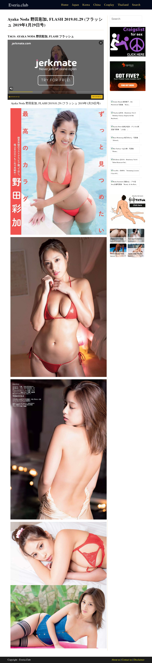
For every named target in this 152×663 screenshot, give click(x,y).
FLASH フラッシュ (61, 36)
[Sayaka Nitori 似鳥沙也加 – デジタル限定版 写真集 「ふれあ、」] (125, 128)
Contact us (127, 659)
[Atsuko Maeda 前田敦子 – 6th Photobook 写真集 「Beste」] (125, 103)
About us (116, 659)
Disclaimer (139, 659)
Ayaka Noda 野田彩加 (32, 36)
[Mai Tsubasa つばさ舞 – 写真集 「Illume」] (125, 150)
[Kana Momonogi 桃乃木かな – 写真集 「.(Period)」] (125, 139)
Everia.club (18, 5)
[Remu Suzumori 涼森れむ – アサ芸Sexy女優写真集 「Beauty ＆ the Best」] (125, 183)
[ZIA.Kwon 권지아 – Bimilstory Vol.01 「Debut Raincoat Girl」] (125, 161)
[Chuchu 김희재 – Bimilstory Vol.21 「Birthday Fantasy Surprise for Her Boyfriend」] (125, 115)
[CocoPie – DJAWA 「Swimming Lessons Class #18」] (125, 172)
